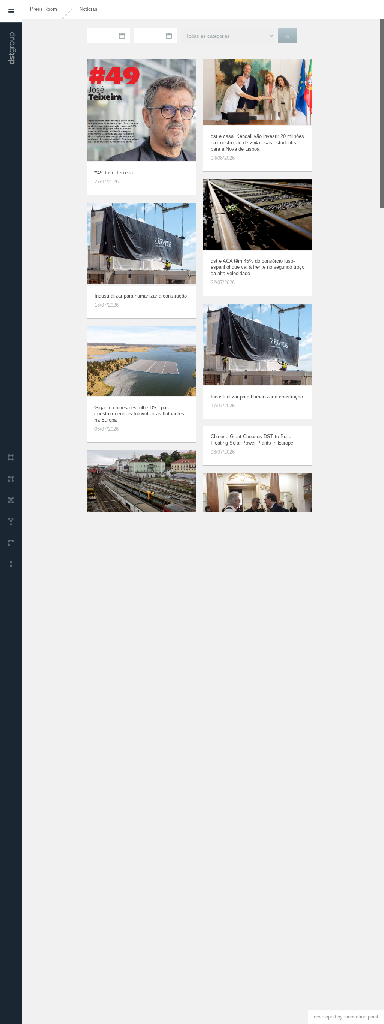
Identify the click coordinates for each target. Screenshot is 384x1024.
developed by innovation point (346, 1017)
